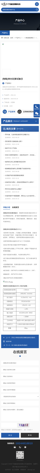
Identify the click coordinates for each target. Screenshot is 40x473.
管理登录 (23, 469)
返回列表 (8, 341)
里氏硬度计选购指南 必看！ (14, 141)
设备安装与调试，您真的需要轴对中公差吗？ (19, 182)
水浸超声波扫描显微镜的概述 (14, 175)
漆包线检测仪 (29, 38)
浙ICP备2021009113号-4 (20, 467)
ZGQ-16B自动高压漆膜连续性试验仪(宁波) (25, 337)
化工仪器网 (15, 469)
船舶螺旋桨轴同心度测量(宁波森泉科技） (18, 168)
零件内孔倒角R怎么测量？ (13, 189)
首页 (11, 38)
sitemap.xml (31, 469)
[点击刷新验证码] (23, 425)
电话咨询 (36, 109)
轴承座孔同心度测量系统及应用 (15, 162)
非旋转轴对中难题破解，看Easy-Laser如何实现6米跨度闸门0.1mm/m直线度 (21, 196)
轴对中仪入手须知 (11, 148)
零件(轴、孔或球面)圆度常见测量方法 (17, 134)
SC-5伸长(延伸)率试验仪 (19, 345)
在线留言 (15, 207)
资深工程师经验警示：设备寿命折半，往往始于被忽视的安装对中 (21, 155)
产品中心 (5, 33)
